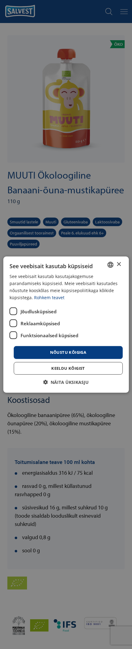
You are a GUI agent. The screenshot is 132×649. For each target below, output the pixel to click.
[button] (66, 382)
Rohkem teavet (49, 297)
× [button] (118, 264)
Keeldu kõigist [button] (68, 368)
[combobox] (110, 264)
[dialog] (66, 324)
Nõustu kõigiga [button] (68, 352)
